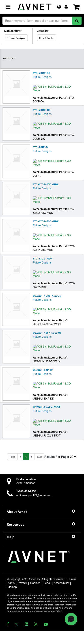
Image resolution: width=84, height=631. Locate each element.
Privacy (22, 583)
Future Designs (42, 77)
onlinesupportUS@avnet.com (34, 495)
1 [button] (26, 456)
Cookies (35, 583)
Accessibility (61, 583)
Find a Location (26, 479)
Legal (47, 583)
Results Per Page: (56, 456)
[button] (20, 456)
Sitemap (12, 587)
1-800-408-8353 (26, 491)
